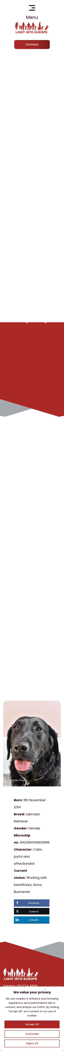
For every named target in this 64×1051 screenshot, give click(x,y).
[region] (32, 1018)
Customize (32, 1034)
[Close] (44, 989)
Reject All (32, 1043)
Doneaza (32, 44)
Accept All (32, 1024)
